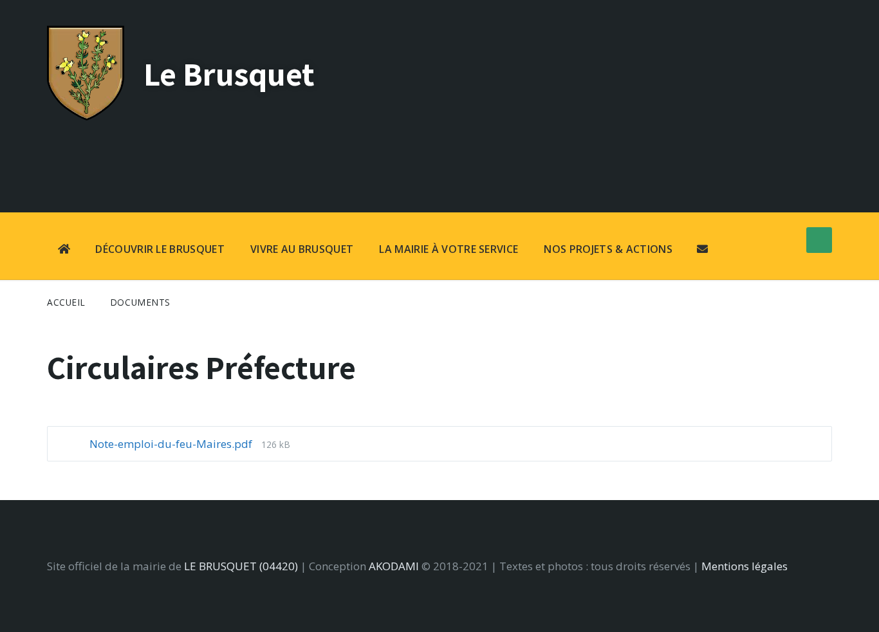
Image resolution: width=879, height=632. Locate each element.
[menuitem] (64, 250)
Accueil (66, 302)
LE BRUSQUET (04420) (241, 566)
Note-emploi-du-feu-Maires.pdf (172, 443)
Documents (140, 302)
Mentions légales (744, 566)
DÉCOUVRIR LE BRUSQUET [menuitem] (160, 249)
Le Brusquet (229, 73)
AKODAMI (394, 566)
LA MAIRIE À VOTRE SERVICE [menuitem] (448, 249)
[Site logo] (85, 116)
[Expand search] (819, 240)
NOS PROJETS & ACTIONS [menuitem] (608, 249)
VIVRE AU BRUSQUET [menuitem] (301, 249)
